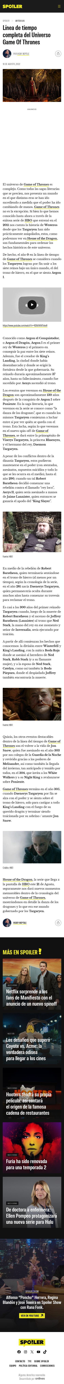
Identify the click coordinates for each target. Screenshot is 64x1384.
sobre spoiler (41, 1361)
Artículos (20, 20)
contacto (20, 1361)
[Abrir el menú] (59, 6)
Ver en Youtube (30, 1315)
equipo (12, 1365)
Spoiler (6, 20)
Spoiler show (32, 1291)
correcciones (47, 1365)
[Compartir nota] (58, 54)
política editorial (28, 1365)
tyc (29, 1361)
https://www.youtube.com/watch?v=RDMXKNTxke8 (25, 325)
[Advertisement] (32, 144)
